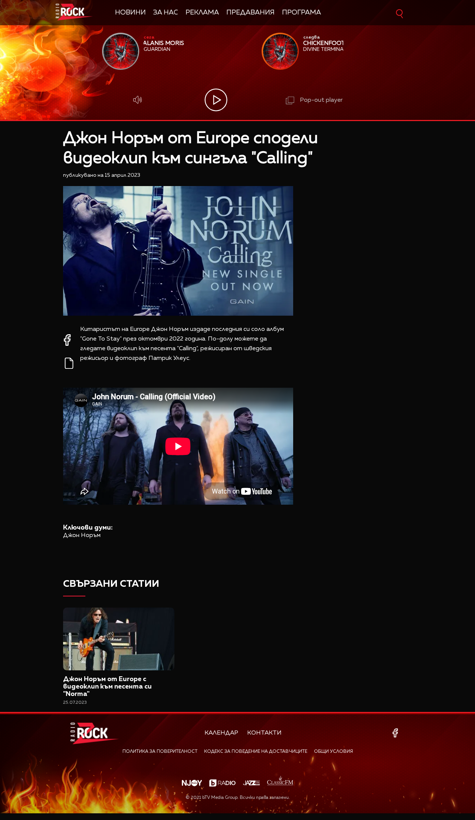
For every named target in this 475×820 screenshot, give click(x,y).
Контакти (264, 733)
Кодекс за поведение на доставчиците (255, 751)
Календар (221, 733)
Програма (301, 12)
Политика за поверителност (159, 751)
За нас (165, 12)
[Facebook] (396, 732)
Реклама (202, 12)
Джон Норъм (82, 535)
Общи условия (333, 751)
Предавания (250, 12)
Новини (130, 12)
